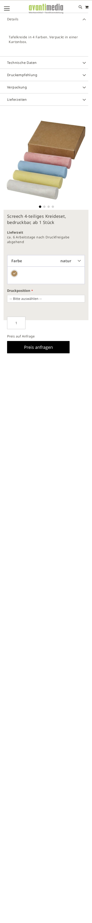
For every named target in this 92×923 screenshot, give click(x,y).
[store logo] (46, 9)
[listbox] (46, 275)
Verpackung (17, 87)
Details (13, 19)
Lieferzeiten (17, 99)
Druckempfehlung (22, 75)
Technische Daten (22, 62)
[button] (40, 206)
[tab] (44, 19)
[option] (14, 273)
